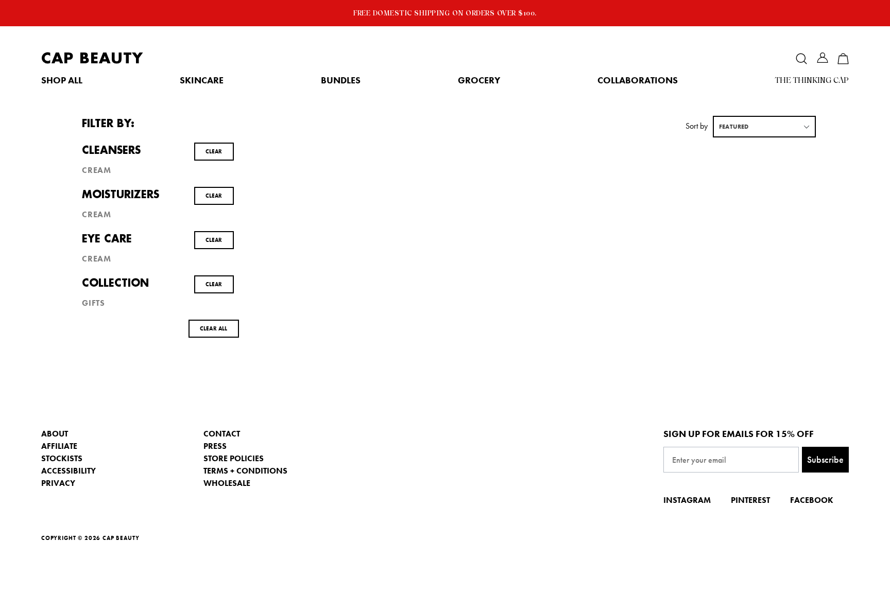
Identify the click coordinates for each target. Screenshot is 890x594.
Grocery (479, 80)
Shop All (61, 80)
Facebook (811, 500)
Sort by (697, 125)
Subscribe (825, 459)
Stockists (61, 458)
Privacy (58, 483)
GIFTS (93, 303)
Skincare (202, 80)
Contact (221, 433)
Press (215, 446)
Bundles (341, 80)
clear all (214, 328)
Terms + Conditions (245, 470)
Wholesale (226, 483)
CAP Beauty (92, 58)
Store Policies (233, 458)
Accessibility (68, 470)
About (54, 433)
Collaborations (637, 80)
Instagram (687, 500)
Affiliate (59, 446)
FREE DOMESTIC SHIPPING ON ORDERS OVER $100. (445, 13)
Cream (96, 170)
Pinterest (750, 500)
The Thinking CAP (812, 80)
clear (214, 151)
